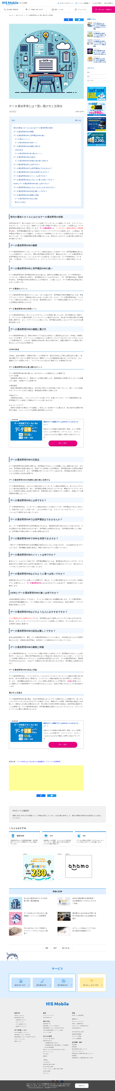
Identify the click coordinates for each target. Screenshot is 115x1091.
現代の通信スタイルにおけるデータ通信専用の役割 (33, 128)
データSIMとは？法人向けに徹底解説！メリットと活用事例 (38, 761)
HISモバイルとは (19, 1015)
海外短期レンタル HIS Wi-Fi (22, 1034)
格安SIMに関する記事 (49, 1064)
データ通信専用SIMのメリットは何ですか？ (30, 176)
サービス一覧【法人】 (49, 1038)
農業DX (45, 1056)
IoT (88, 76)
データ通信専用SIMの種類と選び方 (26, 146)
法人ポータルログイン (66, 3)
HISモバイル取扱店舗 (77, 1015)
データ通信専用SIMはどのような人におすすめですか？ (34, 187)
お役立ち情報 (46, 1071)
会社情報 (74, 1044)
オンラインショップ (48, 1015)
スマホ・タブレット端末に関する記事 (53, 1068)
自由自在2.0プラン (21, 1019)
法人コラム (19, 15)
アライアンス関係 (76, 1036)
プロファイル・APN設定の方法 (80, 1025)
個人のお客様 (107, 3)
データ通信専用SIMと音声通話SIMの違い (29, 135)
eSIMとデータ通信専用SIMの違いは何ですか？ (31, 183)
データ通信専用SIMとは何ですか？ (26, 164)
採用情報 (74, 1046)
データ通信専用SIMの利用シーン (26, 142)
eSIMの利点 (19, 150)
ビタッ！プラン (20, 1022)
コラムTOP (46, 1062)
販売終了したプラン (21, 1026)
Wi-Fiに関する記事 (48, 1066)
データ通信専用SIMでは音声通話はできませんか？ (32, 168)
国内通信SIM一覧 (19, 1017)
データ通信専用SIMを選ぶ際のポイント (28, 153)
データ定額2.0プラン (21, 1024)
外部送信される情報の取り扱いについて (82, 1053)
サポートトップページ (78, 1021)
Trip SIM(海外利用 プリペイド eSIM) (53, 1030)
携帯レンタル (17, 1041)
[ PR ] (25, 854)
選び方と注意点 (20, 202)
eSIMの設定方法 (76, 1028)
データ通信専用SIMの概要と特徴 (26, 195)
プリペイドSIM (47, 1032)
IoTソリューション (48, 1051)
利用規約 (74, 1055)
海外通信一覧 (46, 1023)
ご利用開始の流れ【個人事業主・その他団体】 (57, 1045)
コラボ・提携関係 (76, 1038)
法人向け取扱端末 (49, 1047)
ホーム (11, 15)
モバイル (13, 111)
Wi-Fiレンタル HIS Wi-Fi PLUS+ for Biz (54, 1049)
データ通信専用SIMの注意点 (24, 157)
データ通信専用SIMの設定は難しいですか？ (30, 191)
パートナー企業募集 (83, 3)
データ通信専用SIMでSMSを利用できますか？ (31, 172)
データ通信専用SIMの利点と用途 (26, 198)
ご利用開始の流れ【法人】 (52, 1043)
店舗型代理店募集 (76, 1034)
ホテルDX (45, 1054)
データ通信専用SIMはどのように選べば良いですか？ (33, 180)
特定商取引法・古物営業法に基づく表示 (82, 1057)
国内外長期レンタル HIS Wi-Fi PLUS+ (25, 1036)
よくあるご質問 (96, 3)
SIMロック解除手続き (77, 1023)
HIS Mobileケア (47, 1017)
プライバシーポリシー (78, 1051)
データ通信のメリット (22, 139)
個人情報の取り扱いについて (79, 1049)
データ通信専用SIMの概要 (23, 132)
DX (88, 72)
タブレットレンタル (19, 1039)
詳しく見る (63, 443)
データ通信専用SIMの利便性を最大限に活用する (31, 161)
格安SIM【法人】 (47, 1040)
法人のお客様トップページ (21, 1032)
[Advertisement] (46, 778)
